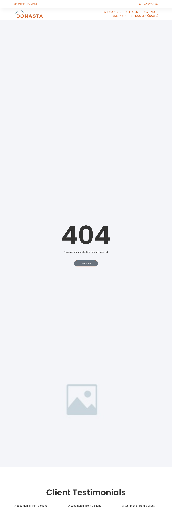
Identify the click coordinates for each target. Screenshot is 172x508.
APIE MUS (132, 12)
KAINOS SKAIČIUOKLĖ (144, 16)
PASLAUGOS (110, 12)
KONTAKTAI (119, 16)
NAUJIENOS (149, 12)
